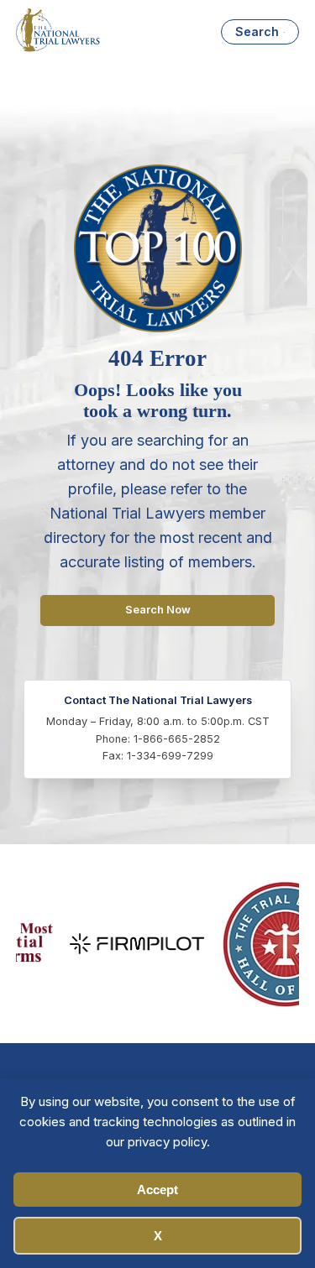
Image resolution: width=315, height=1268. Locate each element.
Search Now (158, 609)
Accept (157, 1189)
